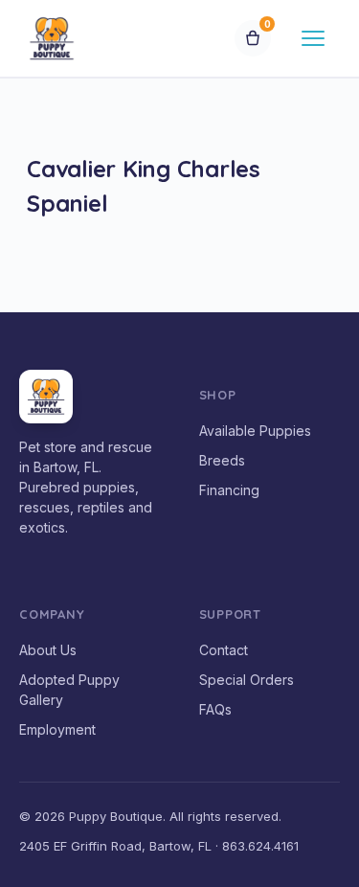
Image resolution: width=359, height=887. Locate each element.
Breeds (222, 460)
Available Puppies (255, 430)
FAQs (215, 709)
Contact (223, 650)
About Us (48, 650)
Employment (57, 729)
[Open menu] (313, 38)
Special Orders (246, 679)
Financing (229, 490)
